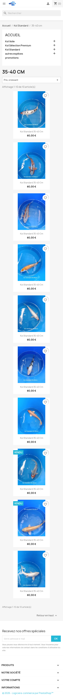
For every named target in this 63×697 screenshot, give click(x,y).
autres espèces (14, 53)
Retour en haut (47, 615)
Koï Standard (12, 49)
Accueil (12, 34)
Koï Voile (10, 41)
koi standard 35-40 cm (31, 131)
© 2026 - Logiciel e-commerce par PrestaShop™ (27, 693)
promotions (12, 57)
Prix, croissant (31, 80)
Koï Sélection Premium (18, 45)
